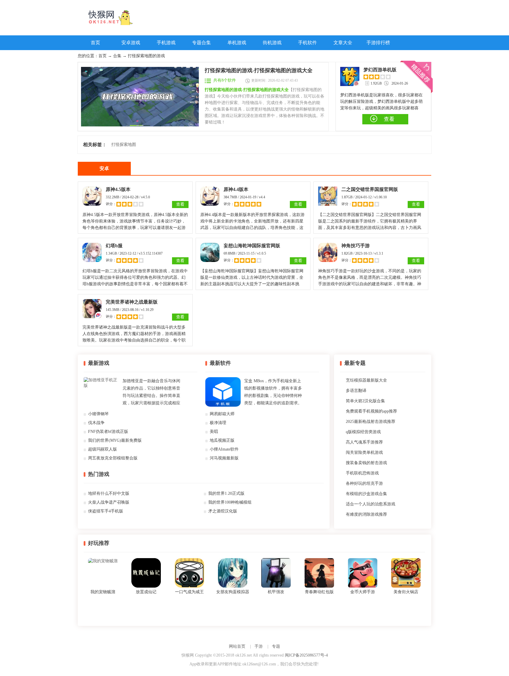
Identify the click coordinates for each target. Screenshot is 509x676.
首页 (95, 42)
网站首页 (237, 646)
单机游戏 (236, 42)
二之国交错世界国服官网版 (369, 189)
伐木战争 (96, 423)
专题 (276, 646)
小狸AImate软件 (224, 449)
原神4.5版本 (118, 189)
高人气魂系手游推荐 (364, 442)
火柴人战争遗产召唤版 (108, 502)
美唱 (214, 431)
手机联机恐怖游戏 (362, 473)
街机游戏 (272, 42)
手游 (258, 646)
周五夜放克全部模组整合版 (113, 458)
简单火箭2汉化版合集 (365, 401)
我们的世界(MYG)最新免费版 (115, 440)
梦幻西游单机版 (379, 69)
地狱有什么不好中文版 (108, 493)
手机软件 (307, 42)
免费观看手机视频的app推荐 (371, 411)
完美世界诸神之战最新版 (132, 301)
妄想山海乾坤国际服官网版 (252, 245)
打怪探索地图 (123, 144)
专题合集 (201, 42)
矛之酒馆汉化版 (222, 511)
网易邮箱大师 (222, 414)
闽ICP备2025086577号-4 (306, 655)
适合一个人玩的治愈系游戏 (370, 504)
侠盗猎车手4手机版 (105, 511)
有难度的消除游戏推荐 (366, 514)
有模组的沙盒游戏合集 (366, 494)
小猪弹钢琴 (98, 414)
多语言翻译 (356, 390)
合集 (117, 56)
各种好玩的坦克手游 (364, 483)
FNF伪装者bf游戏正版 (108, 431)
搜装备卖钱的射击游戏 (366, 463)
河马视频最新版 (224, 458)
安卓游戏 (130, 42)
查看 (180, 204)
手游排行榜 (378, 42)
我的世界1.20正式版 (226, 493)
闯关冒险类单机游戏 (364, 452)
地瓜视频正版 (222, 440)
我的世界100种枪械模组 (230, 502)
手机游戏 (166, 42)
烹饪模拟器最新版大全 (366, 380)
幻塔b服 (114, 245)
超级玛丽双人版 (102, 449)
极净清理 (218, 423)
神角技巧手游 (355, 245)
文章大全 (342, 42)
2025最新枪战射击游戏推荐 (370, 421)
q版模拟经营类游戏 (363, 432)
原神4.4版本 (236, 189)
